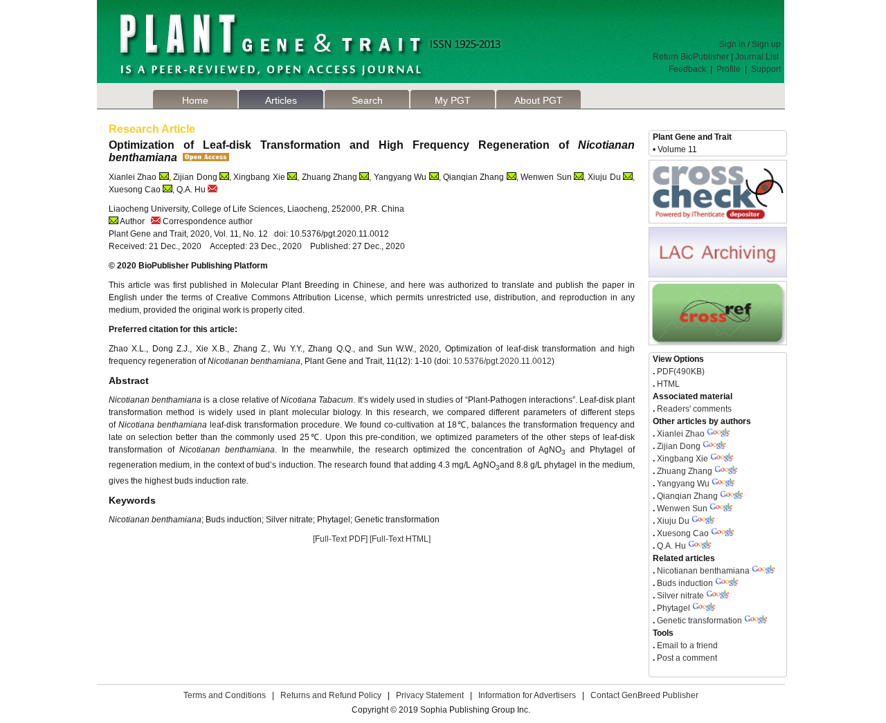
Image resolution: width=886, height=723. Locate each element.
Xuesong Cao (683, 533)
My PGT (453, 100)
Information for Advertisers (527, 695)
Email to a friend (686, 645)
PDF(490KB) (681, 371)
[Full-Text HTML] (400, 539)
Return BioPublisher (691, 57)
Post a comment (686, 658)
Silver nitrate (680, 596)
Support (766, 69)
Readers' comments (693, 409)
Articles (281, 100)
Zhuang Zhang (684, 471)
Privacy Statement (430, 695)
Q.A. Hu (671, 546)
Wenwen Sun (682, 508)
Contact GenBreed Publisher (644, 695)
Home (195, 100)
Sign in (732, 44)
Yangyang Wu (683, 483)
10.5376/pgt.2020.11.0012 (502, 361)
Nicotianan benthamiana (704, 571)
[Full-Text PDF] (340, 539)
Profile (728, 69)
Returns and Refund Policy (330, 695)
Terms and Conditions (224, 695)
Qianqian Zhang (687, 496)
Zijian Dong (678, 446)
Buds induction (685, 583)
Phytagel (673, 608)
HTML (667, 384)
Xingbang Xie (682, 459)
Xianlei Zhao (681, 434)
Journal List (758, 57)
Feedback (687, 69)
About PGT (538, 100)
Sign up (766, 44)
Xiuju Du (673, 521)
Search (367, 100)
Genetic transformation (699, 620)
